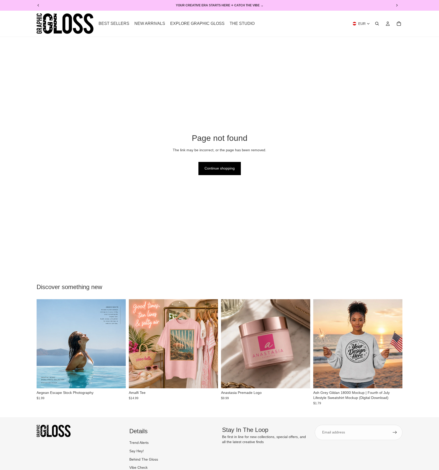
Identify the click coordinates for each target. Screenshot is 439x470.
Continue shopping (220, 168)
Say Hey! (136, 451)
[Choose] (210, 380)
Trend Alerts (139, 443)
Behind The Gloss (143, 459)
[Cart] (398, 23)
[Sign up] (394, 432)
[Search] (377, 23)
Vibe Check (138, 467)
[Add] (117, 380)
